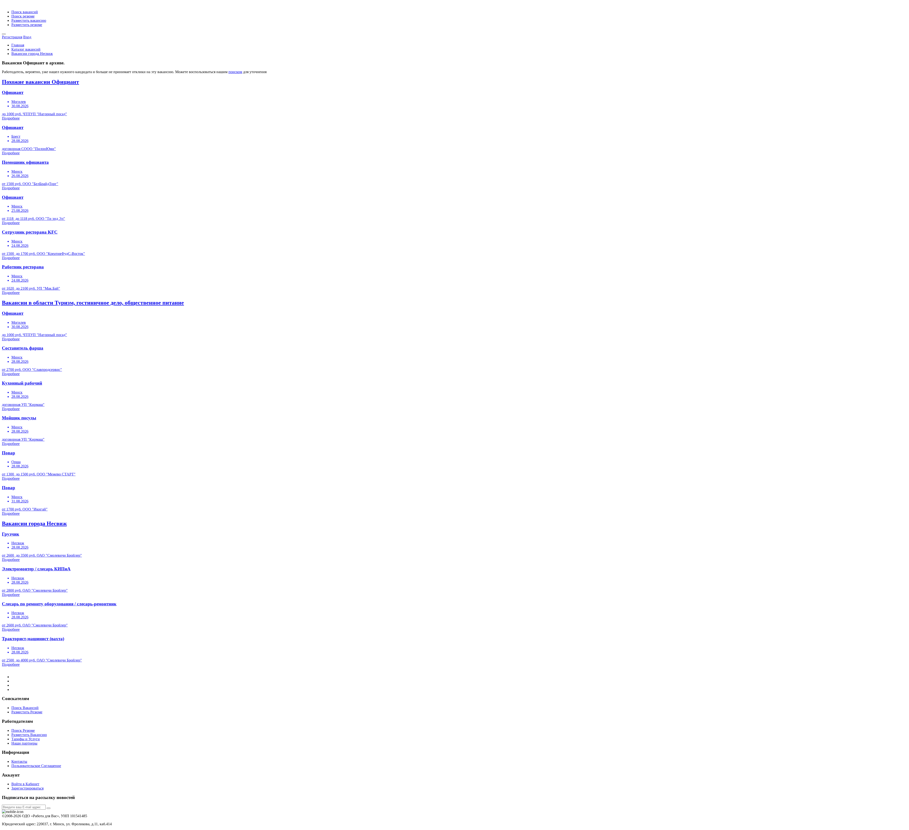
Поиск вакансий (24, 12)
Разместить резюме (26, 25)
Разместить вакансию (28, 20)
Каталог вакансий (25, 49)
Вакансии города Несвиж (32, 54)
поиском (235, 72)
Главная (17, 45)
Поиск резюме (23, 16)
